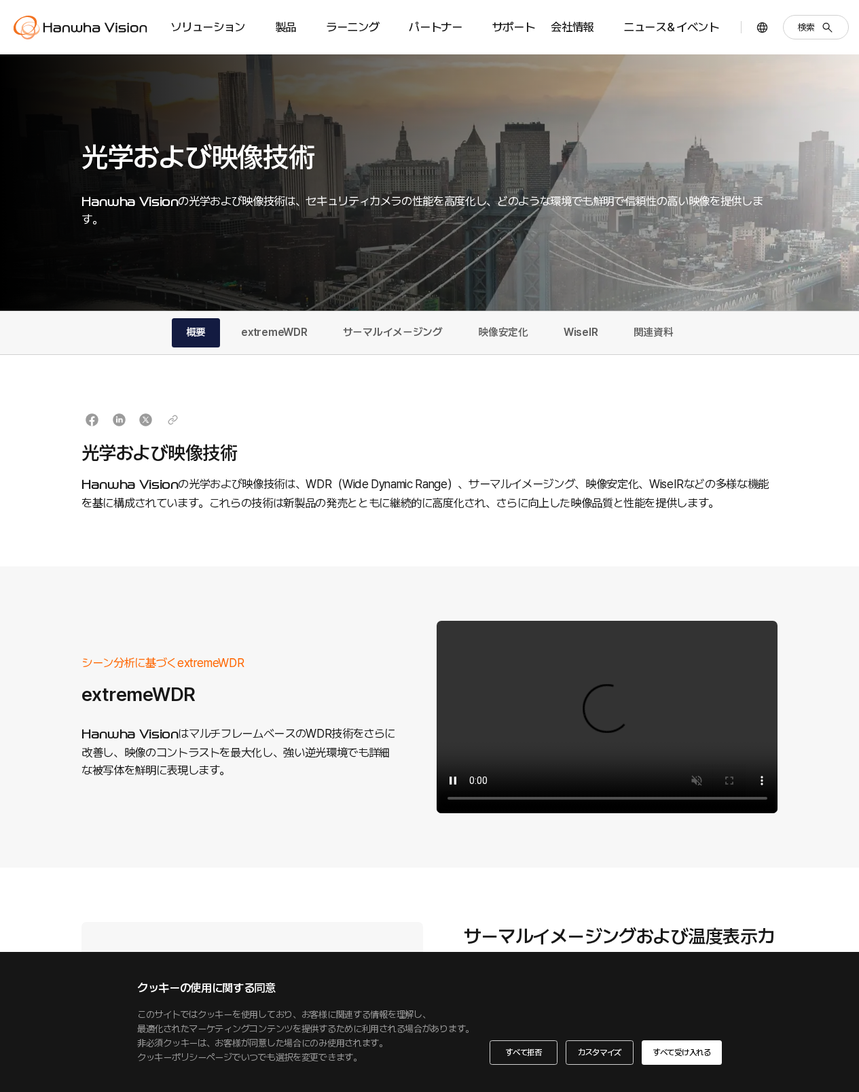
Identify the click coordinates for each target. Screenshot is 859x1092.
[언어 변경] (762, 27)
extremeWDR (274, 332)
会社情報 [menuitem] (572, 27)
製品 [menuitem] (285, 27)
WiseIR (581, 332)
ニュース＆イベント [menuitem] (671, 27)
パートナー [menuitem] (435, 27)
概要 (196, 332)
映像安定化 (503, 332)
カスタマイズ (600, 1052)
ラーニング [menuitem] (352, 27)
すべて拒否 (523, 1052)
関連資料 (654, 332)
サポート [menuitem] (513, 27)
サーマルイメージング (393, 332)
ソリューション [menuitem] (207, 27)
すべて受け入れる (682, 1052)
